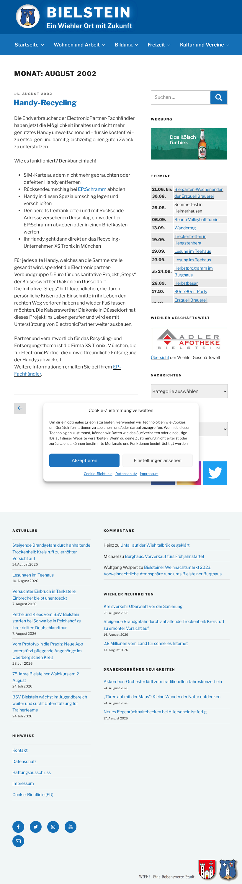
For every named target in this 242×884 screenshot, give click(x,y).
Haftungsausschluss (31, 772)
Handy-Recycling (45, 102)
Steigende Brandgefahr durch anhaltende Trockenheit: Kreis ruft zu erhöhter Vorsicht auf (51, 551)
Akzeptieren (84, 460)
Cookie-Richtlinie (98, 473)
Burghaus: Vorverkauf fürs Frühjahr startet (164, 556)
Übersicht (160, 357)
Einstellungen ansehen (158, 460)
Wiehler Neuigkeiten (129, 594)
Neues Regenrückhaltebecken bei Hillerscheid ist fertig (155, 711)
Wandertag (185, 227)
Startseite (27, 45)
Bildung (124, 45)
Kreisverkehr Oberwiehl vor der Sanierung (143, 606)
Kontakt (19, 750)
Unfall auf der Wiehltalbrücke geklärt (154, 545)
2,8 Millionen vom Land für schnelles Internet (146, 643)
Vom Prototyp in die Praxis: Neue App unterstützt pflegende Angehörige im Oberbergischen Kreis (47, 650)
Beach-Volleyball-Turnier (197, 219)
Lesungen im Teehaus (33, 574)
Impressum (149, 473)
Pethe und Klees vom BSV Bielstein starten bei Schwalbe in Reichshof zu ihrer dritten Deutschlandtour (46, 621)
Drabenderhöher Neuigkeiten (139, 669)
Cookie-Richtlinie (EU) (32, 794)
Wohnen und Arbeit (77, 45)
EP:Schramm (92, 189)
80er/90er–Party (190, 291)
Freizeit (156, 45)
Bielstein (89, 12)
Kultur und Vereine (202, 45)
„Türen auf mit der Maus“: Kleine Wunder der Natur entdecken (162, 696)
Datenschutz (126, 473)
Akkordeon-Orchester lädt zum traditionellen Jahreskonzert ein (163, 681)
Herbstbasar (186, 283)
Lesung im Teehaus (192, 251)
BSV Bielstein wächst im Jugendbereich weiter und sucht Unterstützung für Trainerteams (49, 703)
